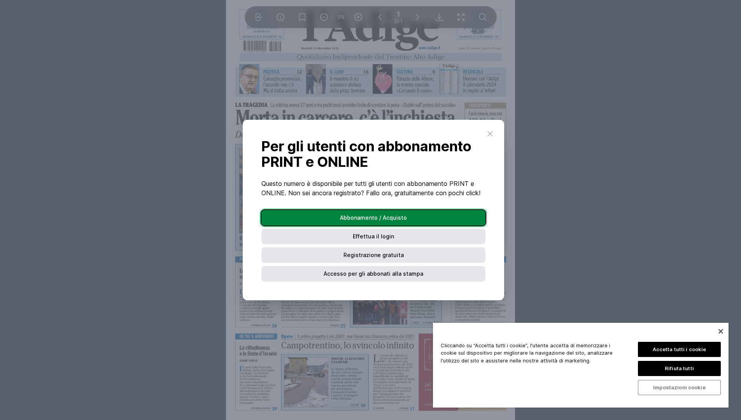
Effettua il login (373, 236)
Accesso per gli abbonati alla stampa (373, 273)
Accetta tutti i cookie (679, 349)
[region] (581, 365)
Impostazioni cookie (679, 387)
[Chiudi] (720, 331)
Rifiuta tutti (679, 368)
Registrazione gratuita (373, 255)
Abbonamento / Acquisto (373, 217)
